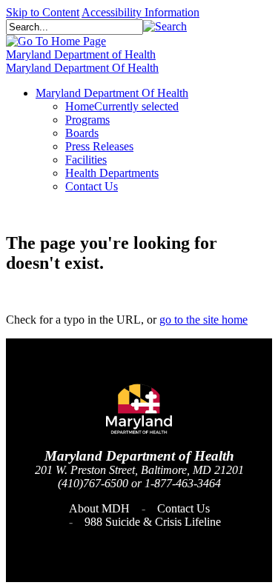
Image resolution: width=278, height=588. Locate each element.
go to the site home (203, 319)
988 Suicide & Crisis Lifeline (153, 521)
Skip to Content (42, 12)
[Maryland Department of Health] (56, 41)
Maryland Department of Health (81, 54)
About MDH (99, 508)
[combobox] (74, 27)
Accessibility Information (140, 12)
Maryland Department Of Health (82, 67)
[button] (165, 26)
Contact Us (183, 508)
